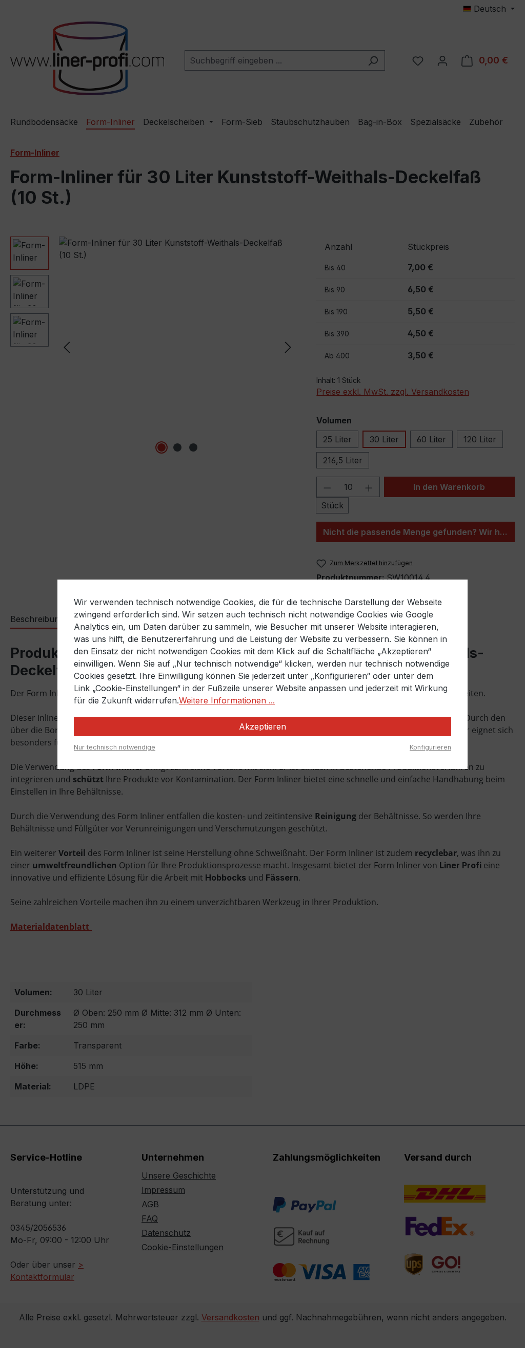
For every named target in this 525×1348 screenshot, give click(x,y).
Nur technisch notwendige (114, 747)
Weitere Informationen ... (227, 700)
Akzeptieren (262, 726)
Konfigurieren (430, 747)
